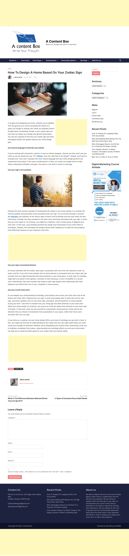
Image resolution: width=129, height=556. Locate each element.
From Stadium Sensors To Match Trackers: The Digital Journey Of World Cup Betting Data (106, 151)
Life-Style (85, 61)
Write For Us (96, 60)
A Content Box (57, 41)
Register (95, 110)
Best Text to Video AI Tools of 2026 (105, 157)
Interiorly (14, 217)
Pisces (40, 156)
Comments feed (97, 119)
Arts (9, 68)
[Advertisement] (56, 13)
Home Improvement (70, 61)
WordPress (110, 526)
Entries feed (96, 116)
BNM (119, 526)
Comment (12, 418)
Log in (94, 113)
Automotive (25, 60)
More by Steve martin (26, 383)
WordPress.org (97, 122)
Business (14, 61)
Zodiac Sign (18, 369)
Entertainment (53, 61)
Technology (38, 61)
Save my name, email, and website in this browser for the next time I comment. (40, 472)
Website (11, 460)
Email (10, 452)
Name (10, 443)
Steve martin (18, 77)
